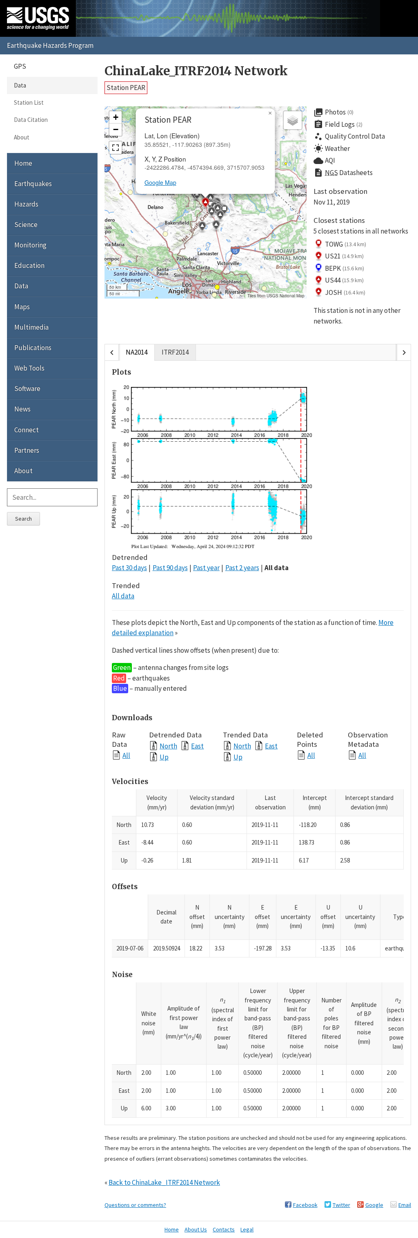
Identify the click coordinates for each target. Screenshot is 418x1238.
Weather (332, 148)
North (168, 745)
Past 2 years (242, 567)
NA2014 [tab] (136, 352)
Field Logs (338, 124)
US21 (344, 256)
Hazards (26, 204)
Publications (32, 347)
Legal (246, 1229)
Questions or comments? (135, 1205)
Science (26, 224)
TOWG (345, 244)
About (21, 137)
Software (27, 388)
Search (23, 518)
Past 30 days (129, 567)
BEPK (344, 268)
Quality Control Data (349, 137)
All (126, 755)
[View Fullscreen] (115, 148)
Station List (29, 102)
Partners (26, 450)
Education (29, 265)
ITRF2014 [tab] (175, 352)
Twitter (341, 1205)
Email (404, 1205)
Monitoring (30, 244)
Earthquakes (33, 183)
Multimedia (31, 327)
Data (20, 85)
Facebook (305, 1205)
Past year (206, 567)
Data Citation (31, 120)
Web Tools (29, 368)
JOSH (345, 292)
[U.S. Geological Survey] (38, 18)
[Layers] (293, 120)
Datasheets (343, 172)
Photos (334, 112)
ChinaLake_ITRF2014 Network (196, 71)
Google (374, 1205)
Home (23, 163)
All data (277, 567)
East (197, 745)
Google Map (160, 182)
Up (164, 757)
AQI (324, 161)
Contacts (224, 1229)
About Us (196, 1229)
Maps (22, 306)
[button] (197, 196)
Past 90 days (170, 567)
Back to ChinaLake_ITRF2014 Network (164, 1182)
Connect (26, 429)
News (22, 408)
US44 (344, 280)
